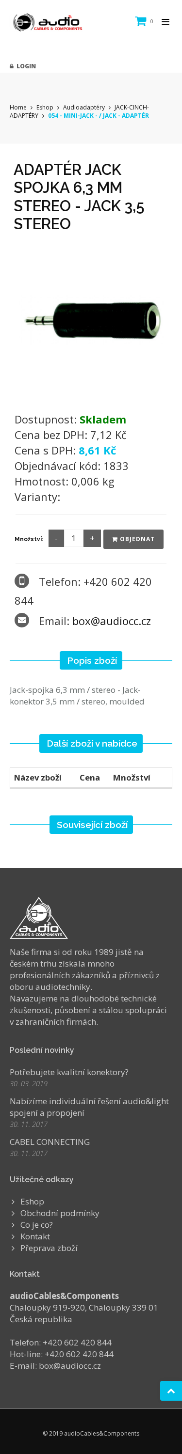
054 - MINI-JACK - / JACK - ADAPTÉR (98, 115)
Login (25, 66)
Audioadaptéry (84, 107)
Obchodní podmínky (59, 1213)
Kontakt (35, 1236)
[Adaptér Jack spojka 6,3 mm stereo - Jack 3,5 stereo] (91, 319)
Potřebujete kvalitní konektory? (69, 1072)
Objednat (136, 539)
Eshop (44, 107)
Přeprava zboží (49, 1247)
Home (18, 107)
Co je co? (36, 1224)
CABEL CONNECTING (50, 1141)
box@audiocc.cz (111, 620)
